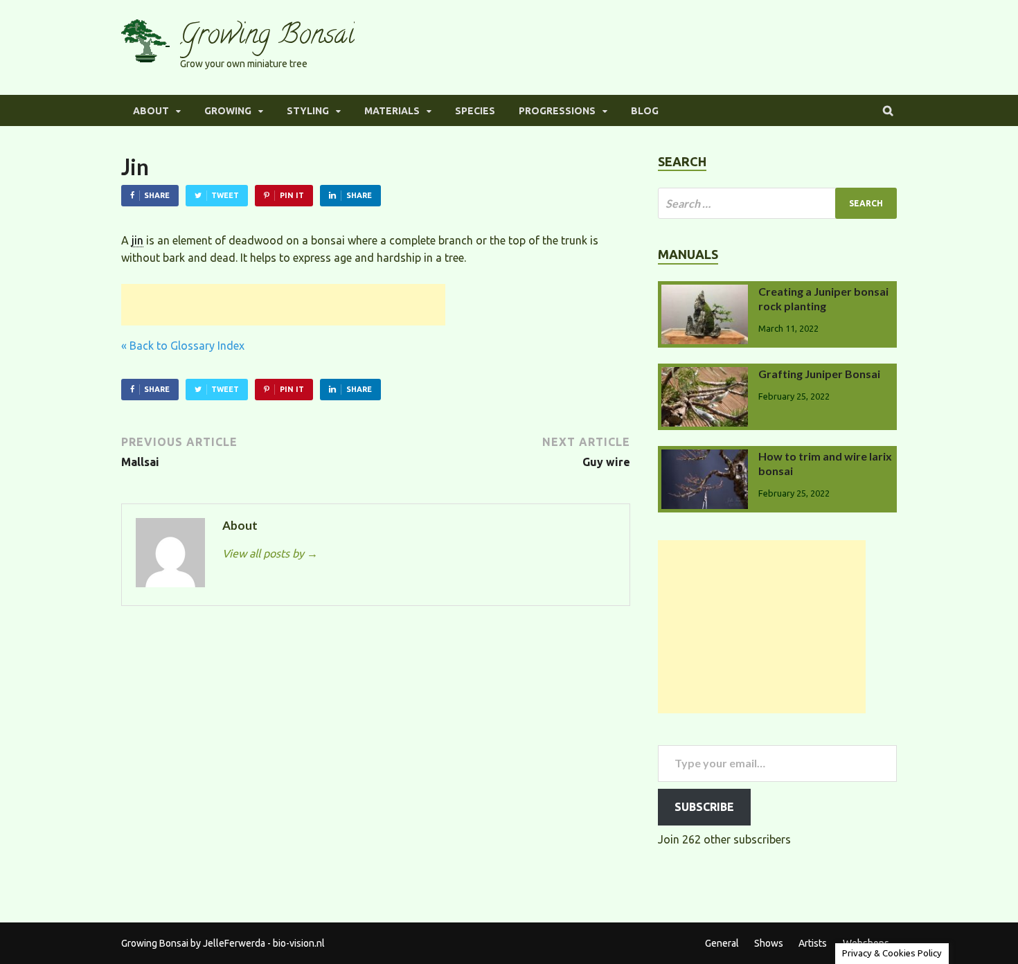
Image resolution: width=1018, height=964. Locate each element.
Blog (645, 110)
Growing (227, 110)
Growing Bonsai (267, 37)
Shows (768, 943)
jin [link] (137, 240)
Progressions (557, 110)
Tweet (225, 195)
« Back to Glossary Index (182, 345)
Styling (308, 110)
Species (475, 110)
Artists (812, 943)
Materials (392, 110)
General (722, 943)
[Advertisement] (283, 304)
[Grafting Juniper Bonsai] (704, 375)
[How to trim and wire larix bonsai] (704, 458)
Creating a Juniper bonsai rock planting (823, 298)
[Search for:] (777, 203)
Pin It (292, 195)
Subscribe (704, 807)
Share (157, 195)
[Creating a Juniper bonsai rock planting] (704, 293)
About (151, 110)
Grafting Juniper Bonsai (819, 373)
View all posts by (270, 553)
